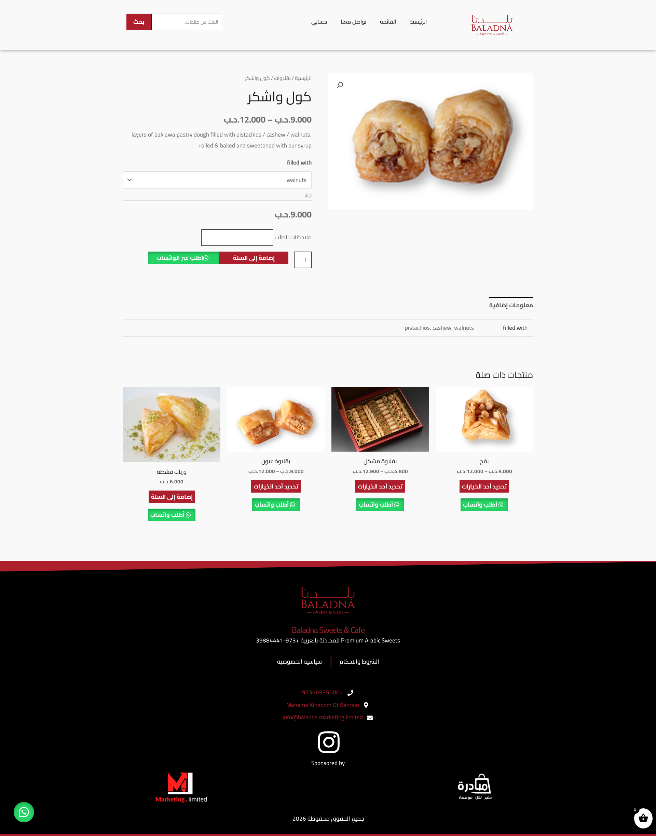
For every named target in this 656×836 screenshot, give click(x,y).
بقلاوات (282, 78)
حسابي (319, 21)
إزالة (308, 195)
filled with (299, 162)
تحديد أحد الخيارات (484, 486)
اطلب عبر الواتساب (179, 257)
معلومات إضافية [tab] (511, 305)
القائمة (388, 21)
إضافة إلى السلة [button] (172, 496)
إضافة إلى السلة (254, 257)
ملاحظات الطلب (293, 237)
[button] (340, 85)
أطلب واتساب (480, 504)
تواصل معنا (353, 21)
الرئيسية (418, 21)
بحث (139, 21)
